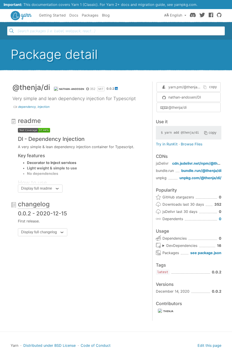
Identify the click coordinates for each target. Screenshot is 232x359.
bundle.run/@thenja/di (201, 170)
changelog (34, 204)
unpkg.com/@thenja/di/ (200, 178)
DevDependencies (181, 245)
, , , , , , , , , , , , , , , (179, 245)
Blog (106, 15)
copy (213, 87)
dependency (27, 106)
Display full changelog (39, 232)
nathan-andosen (71, 89)
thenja (168, 311)
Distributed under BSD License (49, 345)
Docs (73, 15)
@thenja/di (177, 107)
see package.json (205, 253)
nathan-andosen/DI (184, 97)
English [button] (176, 15)
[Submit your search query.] (11, 30)
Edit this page (209, 345)
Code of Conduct (96, 345)
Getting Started (52, 15)
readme (29, 121)
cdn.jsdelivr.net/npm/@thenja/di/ (201, 163)
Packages (90, 15)
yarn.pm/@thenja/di (185, 87)
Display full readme (36, 188)
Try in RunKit (167, 144)
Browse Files (191, 144)
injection (44, 106)
